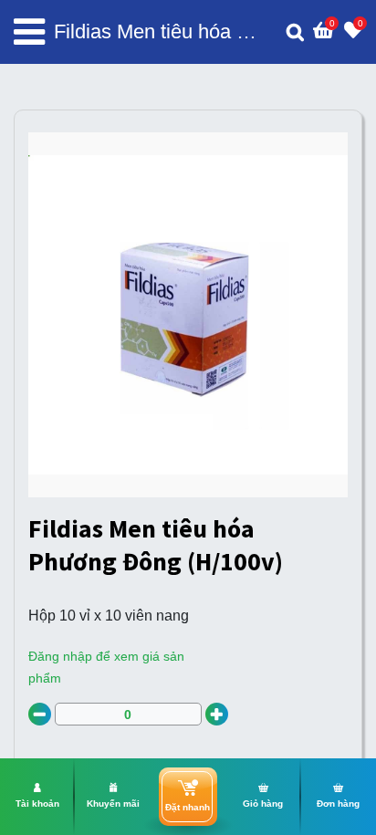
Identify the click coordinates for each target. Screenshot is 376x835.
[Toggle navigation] (29, 32)
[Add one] (216, 714)
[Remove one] (39, 714)
